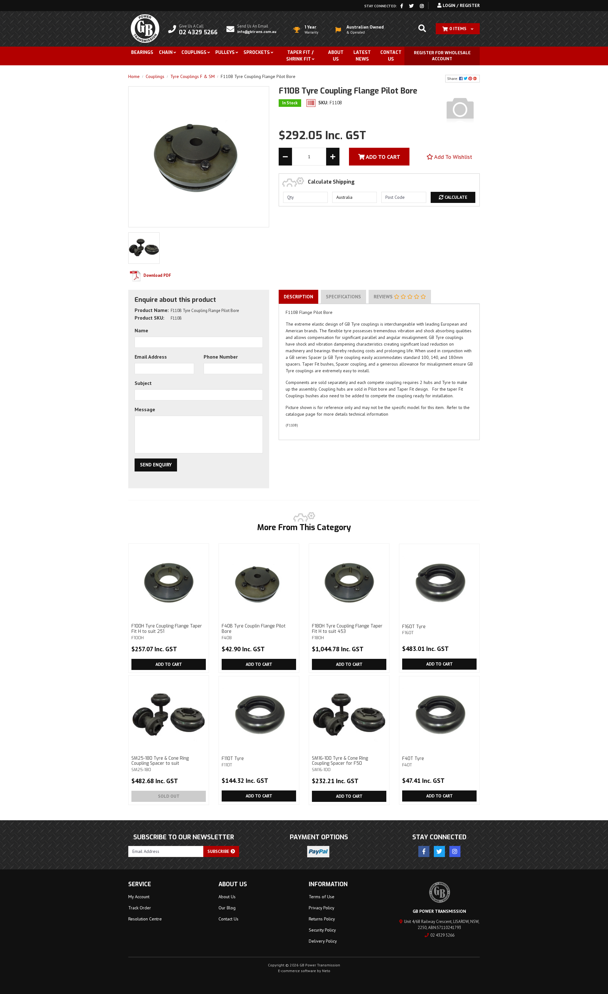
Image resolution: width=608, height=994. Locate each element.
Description (298, 297)
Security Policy (322, 930)
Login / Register (460, 5)
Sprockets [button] (257, 52)
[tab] (298, 297)
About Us (336, 55)
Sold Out (169, 796)
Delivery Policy (323, 941)
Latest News (362, 55)
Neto (326, 970)
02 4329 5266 (442, 935)
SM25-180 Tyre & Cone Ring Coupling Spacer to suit (160, 763)
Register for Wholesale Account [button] (442, 56)
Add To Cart (382, 156)
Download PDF (156, 275)
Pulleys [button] (225, 52)
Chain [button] (166, 52)
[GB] (460, 109)
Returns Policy (322, 919)
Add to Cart (168, 664)
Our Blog (227, 908)
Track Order (139, 908)
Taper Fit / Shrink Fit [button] (300, 55)
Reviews (384, 297)
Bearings (142, 52)
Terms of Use (321, 897)
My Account (138, 897)
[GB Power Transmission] (145, 28)
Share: (453, 78)
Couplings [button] (193, 52)
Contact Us (391, 55)
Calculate (455, 197)
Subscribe (219, 851)
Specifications (343, 297)
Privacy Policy (321, 908)
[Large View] (144, 247)
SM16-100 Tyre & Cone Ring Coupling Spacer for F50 (340, 763)
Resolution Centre (145, 919)
